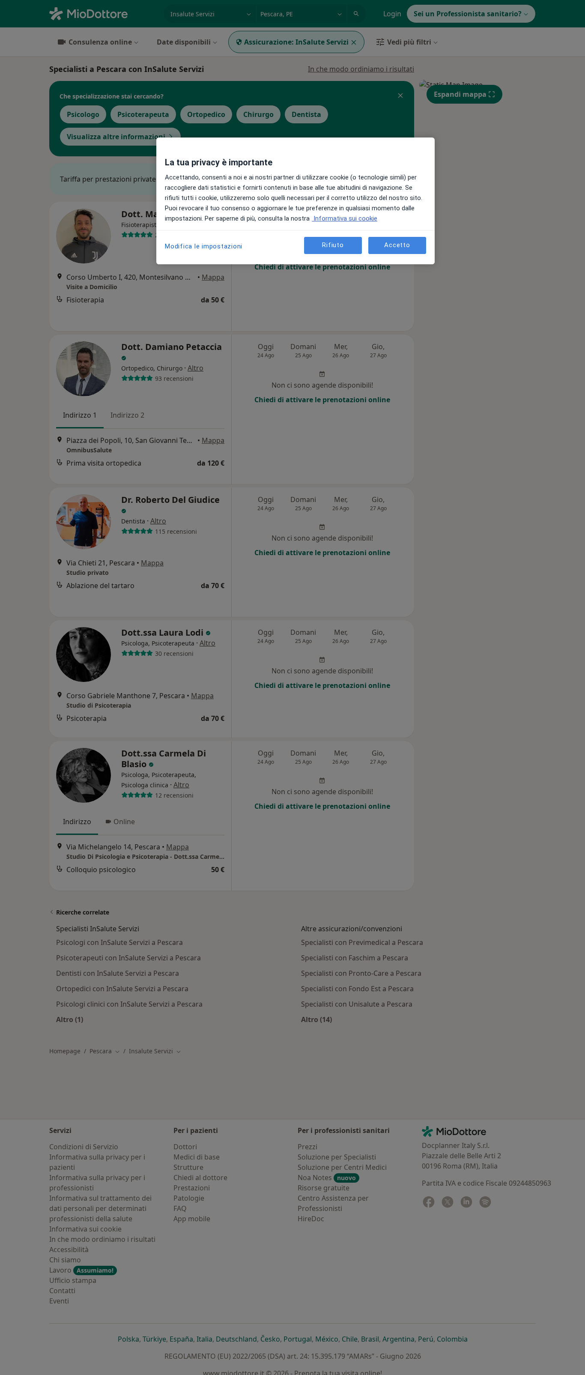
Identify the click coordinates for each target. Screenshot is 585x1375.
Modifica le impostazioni (203, 246)
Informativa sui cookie (344, 218)
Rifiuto (332, 245)
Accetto (397, 245)
